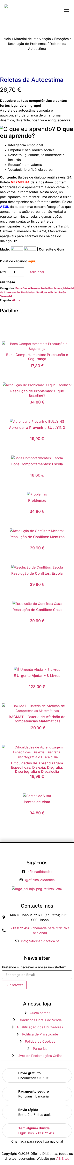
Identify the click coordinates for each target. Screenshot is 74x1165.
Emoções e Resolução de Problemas (38, 288)
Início (7, 39)
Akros (16, 300)
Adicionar (37, 272)
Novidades (28, 292)
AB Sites (62, 1158)
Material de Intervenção (32, 39)
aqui (31, 261)
